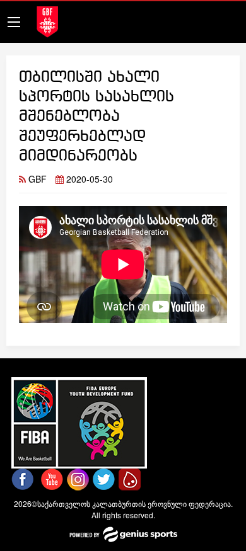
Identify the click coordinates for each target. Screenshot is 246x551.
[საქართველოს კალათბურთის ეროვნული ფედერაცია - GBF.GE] (47, 20)
